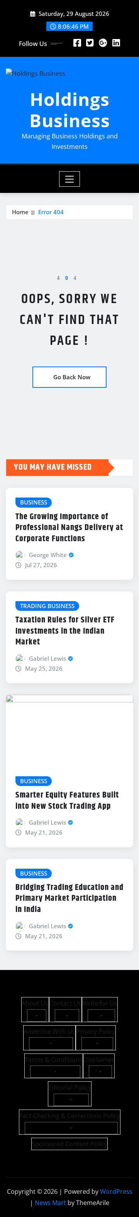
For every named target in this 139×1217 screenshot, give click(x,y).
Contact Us (65, 1003)
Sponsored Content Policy (69, 1144)
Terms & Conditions (54, 1059)
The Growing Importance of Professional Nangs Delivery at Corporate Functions (69, 527)
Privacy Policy (95, 1031)
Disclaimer (98, 1059)
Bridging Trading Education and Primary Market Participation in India (69, 898)
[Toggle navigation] (69, 179)
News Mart (50, 1202)
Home (20, 212)
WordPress (116, 1191)
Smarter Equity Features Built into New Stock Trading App (67, 801)
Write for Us (99, 1003)
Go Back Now (71, 377)
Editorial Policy (69, 1087)
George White (48, 555)
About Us (35, 1003)
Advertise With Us (49, 1031)
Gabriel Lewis (47, 658)
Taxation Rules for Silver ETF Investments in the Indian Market (65, 631)
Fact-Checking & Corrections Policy (69, 1115)
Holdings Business (69, 109)
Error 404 (51, 212)
